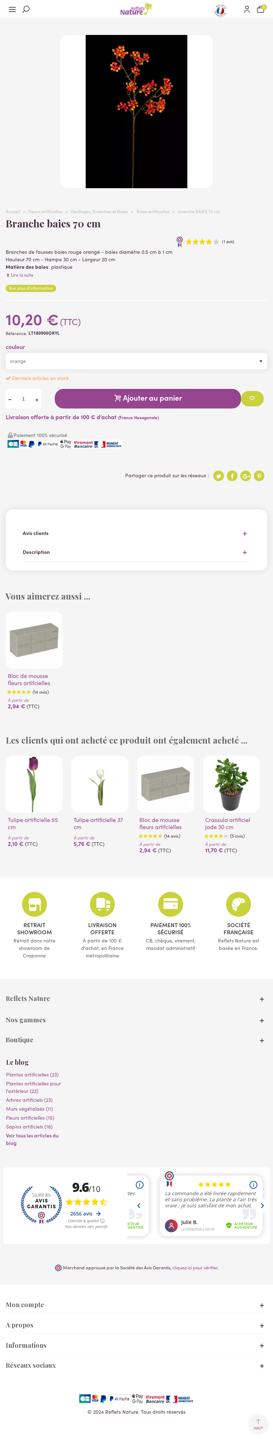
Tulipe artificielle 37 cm (98, 823)
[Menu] (12, 9)
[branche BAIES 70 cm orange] (136, 184)
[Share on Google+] (245, 476)
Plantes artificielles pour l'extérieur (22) (33, 1087)
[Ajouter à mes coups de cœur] (252, 398)
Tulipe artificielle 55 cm (33, 823)
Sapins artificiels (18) (29, 1126)
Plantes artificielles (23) (32, 1074)
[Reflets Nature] (136, 9)
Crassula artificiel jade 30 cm (227, 823)
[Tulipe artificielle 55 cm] (34, 784)
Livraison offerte (102, 928)
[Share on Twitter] (218, 476)
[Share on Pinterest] (259, 476)
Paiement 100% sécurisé (170, 928)
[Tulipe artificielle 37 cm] (100, 784)
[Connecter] (247, 9)
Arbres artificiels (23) (29, 1099)
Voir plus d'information (31, 288)
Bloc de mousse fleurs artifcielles (29, 679)
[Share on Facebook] (232, 476)
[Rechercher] (26, 9)
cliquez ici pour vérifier (195, 1267)
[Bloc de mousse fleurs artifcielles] (34, 640)
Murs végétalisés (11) (29, 1108)
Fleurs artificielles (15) (30, 1117)
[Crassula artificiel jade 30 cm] (231, 784)
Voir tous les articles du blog (32, 1139)
